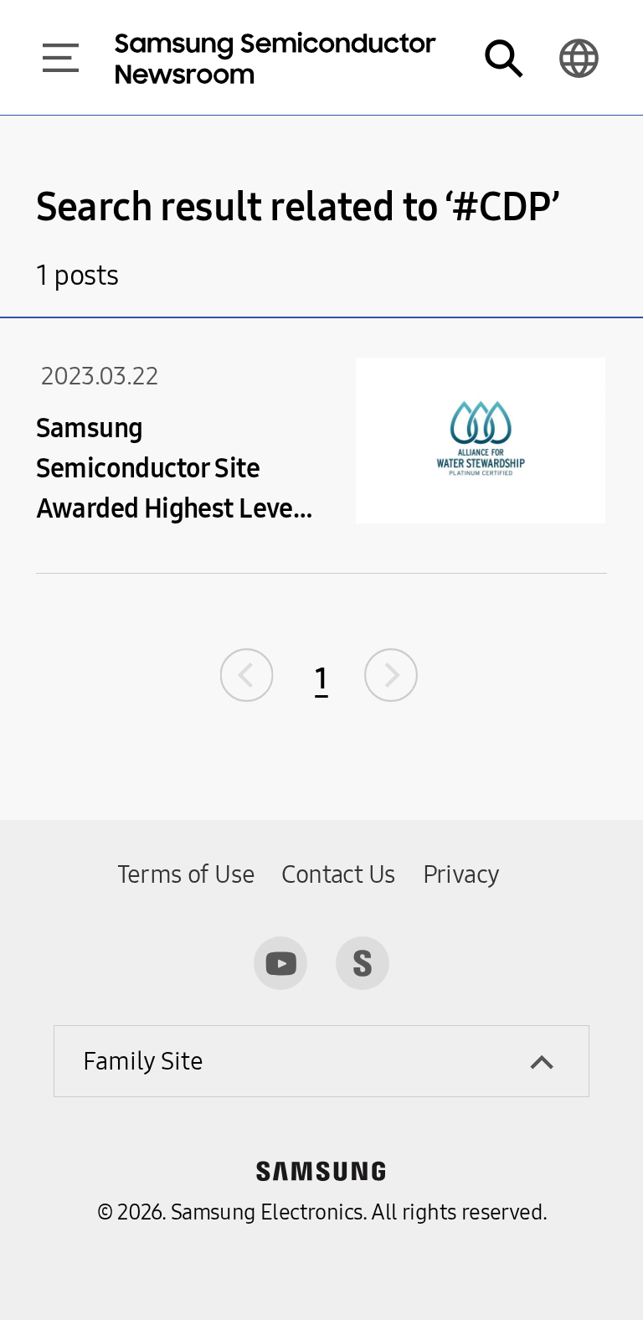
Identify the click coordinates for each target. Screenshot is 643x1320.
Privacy (461, 874)
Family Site (143, 1061)
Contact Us (338, 874)
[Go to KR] (578, 57)
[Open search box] (503, 57)
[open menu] (60, 57)
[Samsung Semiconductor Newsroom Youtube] (280, 963)
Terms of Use (186, 874)
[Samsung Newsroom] (362, 963)
